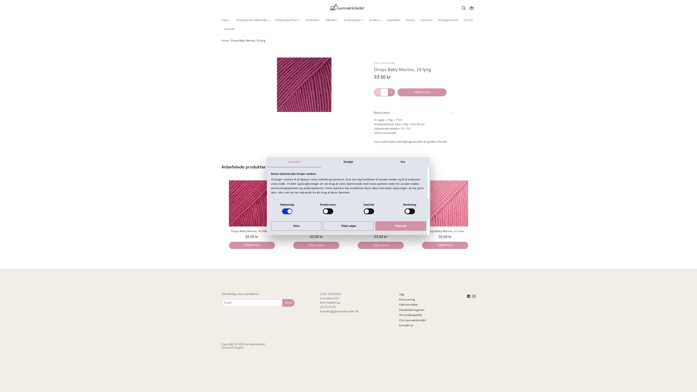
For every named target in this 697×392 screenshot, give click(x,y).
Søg (401, 294)
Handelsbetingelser (412, 310)
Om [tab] (403, 161)
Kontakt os (406, 325)
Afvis (296, 225)
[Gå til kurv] (471, 8)
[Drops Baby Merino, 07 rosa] (445, 203)
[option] (304, 85)
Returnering (407, 300)
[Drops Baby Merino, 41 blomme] (252, 203)
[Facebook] (468, 296)
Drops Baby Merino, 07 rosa (445, 231)
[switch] (328, 211)
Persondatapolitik (410, 315)
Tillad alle (401, 225)
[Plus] (391, 92)
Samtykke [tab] (294, 161)
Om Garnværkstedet (412, 320)
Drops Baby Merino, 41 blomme (252, 231)
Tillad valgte (348, 225)
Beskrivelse (382, 113)
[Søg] (464, 8)
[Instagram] (474, 296)
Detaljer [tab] (349, 161)
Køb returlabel (408, 305)
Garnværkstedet (384, 63)
